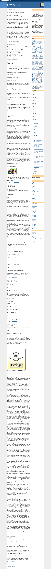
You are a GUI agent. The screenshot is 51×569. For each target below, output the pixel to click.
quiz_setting (33, 77)
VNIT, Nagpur (34, 242)
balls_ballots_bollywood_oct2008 (36, 47)
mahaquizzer (40, 67)
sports (41, 82)
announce (41, 43)
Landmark (40, 66)
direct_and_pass (40, 57)
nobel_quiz (33, 72)
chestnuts (39, 54)
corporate (40, 56)
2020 (39, 40)
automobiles (33, 46)
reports (33, 79)
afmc (35, 42)
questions (40, 76)
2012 (42, 39)
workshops (42, 87)
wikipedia (38, 87)
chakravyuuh (34, 54)
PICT (34, 74)
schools (33, 80)
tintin (42, 85)
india (41, 64)
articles (39, 44)
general (34, 61)
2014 (36, 40)
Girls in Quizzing (10, 63)
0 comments (15, 59)
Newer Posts (9, 564)
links (34, 67)
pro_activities (36, 75)
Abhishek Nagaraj (34, 203)
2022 (34, 96)
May (34, 132)
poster (32, 75)
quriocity (38, 78)
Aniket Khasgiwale (34, 206)
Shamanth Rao (34, 224)
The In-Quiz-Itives (10, 175)
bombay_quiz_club (34, 52)
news (36, 71)
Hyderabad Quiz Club (35, 236)
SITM (36, 82)
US (34, 86)
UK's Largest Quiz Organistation (12, 105)
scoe (35, 81)
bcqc (42, 49)
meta (42, 69)
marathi (38, 68)
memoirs (40, 69)
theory (38, 85)
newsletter (40, 71)
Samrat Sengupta (34, 223)
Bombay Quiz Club (34, 233)
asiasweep (33, 45)
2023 (34, 94)
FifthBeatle (33, 186)
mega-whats (33, 69)
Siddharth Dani (34, 225)
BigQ (42, 50)
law (32, 67)
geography (33, 62)
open (42, 73)
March (35, 135)
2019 (34, 100)
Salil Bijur (33, 221)
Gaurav (33, 187)
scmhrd (33, 81)
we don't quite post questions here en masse (37, 30)
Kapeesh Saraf (34, 215)
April (34, 133)
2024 (34, 93)
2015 (34, 106)
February (35, 136)
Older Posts (28, 564)
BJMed (38, 51)
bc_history (33, 49)
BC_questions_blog (38, 49)
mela (37, 69)
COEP (34, 55)
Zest (38, 88)
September (35, 126)
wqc (33, 88)
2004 (34, 173)
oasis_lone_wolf (34, 73)
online (39, 73)
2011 (34, 112)
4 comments (17, 41)
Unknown (33, 198)
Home (19, 564)
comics (33, 56)
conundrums (36, 56)
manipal (35, 68)
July (34, 129)
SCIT (37, 80)
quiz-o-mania (40, 77)
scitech (41, 80)
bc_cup (41, 48)
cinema (42, 54)
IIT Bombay (33, 237)
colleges (39, 55)
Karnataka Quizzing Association (36, 238)
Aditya (33, 183)
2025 (34, 91)
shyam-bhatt (41, 81)
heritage (36, 63)
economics (36, 58)
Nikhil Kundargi (34, 220)
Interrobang (11, 4)
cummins (36, 57)
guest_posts (37, 62)
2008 (34, 116)
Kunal (33, 190)
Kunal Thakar (34, 219)
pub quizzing (40, 75)
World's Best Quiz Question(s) (18, 109)
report (41, 78)
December (35, 122)
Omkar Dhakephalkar (35, 191)
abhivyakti (41, 41)
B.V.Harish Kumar (34, 208)
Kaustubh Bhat (34, 216)
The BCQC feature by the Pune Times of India (16, 180)
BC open (35, 48)
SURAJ (33, 194)
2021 (41, 40)
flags (37, 60)
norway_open (39, 72)
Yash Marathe (34, 199)
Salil (33, 195)
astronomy (37, 45)
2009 (34, 115)
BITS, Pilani (34, 232)
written (36, 88)
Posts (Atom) (13, 566)
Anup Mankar (34, 207)
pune (33, 76)
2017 (34, 103)
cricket (33, 57)
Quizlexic (33, 241)
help (32, 63)
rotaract (41, 79)
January (35, 171)
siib (32, 82)
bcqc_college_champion (37, 50)
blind (41, 51)
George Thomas (34, 212)
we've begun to (37, 31)
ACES (33, 42)
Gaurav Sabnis (34, 211)
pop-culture (40, 74)
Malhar (33, 68)
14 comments (17, 254)
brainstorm (40, 52)
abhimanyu (33, 41)
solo (38, 82)
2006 (34, 119)
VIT (39, 86)
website (42, 86)
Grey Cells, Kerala (34, 234)
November (35, 123)
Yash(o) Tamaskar (34, 228)
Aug (41, 45)
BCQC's (36, 22)
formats (41, 60)
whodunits (34, 87)
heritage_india (40, 63)
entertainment (41, 58)
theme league (34, 85)
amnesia (41, 42)
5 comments (16, 163)
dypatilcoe (33, 58)
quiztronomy (34, 78)
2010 (34, 113)
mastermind (41, 68)
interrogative (33, 66)
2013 (34, 40)
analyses (33, 43)
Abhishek (33, 182)
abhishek (38, 41)
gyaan (41, 62)
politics (37, 74)
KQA (37, 66)
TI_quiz (40, 85)
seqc (37, 81)
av (40, 46)
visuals (37, 86)
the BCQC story (27, 105)
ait (38, 42)
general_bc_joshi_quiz (39, 61)
